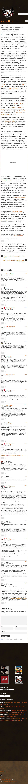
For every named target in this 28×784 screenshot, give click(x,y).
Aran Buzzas (9, 405)
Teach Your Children (19, 103)
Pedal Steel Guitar (5, 248)
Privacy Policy (4, 771)
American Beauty (17, 211)
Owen (7, 288)
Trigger (2, 32)
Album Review (4, 243)
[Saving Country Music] (8, 18)
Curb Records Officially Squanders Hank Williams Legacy (14, 261)
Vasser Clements (5, 251)
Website (3, 631)
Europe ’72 (4, 220)
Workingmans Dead (20, 251)
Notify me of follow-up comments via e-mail (12, 639)
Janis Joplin (20, 244)
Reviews (8, 32)
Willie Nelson (12, 251)
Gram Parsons (13, 244)
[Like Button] (2, 241)
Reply (26, 273)
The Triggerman (10, 308)
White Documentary (6, 180)
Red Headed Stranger (19, 197)
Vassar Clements (5, 114)
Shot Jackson (9, 274)
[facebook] (4, 21)
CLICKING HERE (18, 236)
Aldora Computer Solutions (10, 781)
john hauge (9, 356)
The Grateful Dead (13, 88)
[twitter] (1, 21)
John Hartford (18, 112)
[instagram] (6, 21)
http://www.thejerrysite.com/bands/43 (18, 598)
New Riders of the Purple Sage (18, 246)
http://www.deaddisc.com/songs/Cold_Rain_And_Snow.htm (13, 455)
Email (16, 626)
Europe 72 (7, 244)
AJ (6, 342)
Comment (3, 615)
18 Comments (14, 32)
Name (2, 626)
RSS (11, 21)
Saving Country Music (6, 779)
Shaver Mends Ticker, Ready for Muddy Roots (13, 257)
